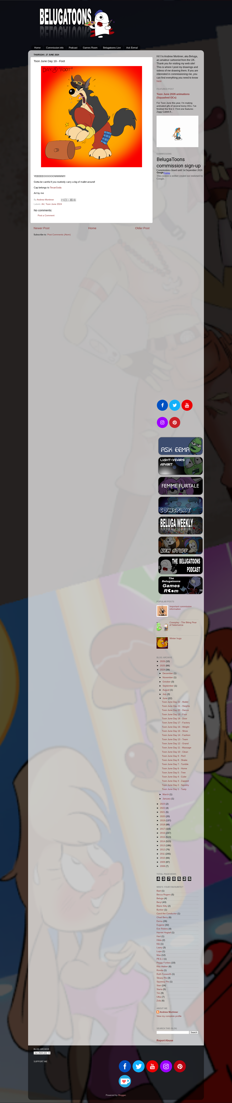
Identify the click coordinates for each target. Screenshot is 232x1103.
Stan (159, 985)
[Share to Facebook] (71, 200)
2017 (163, 829)
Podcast (73, 47)
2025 (163, 665)
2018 (163, 824)
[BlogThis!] (65, 200)
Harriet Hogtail (164, 932)
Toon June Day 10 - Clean (175, 752)
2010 (163, 858)
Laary (159, 947)
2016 (163, 833)
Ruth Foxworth (164, 974)
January (167, 798)
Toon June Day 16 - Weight (175, 727)
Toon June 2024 (54, 204)
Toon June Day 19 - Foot (174, 714)
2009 (163, 862)
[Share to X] (68, 200)
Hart (159, 936)
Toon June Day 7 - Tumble (175, 764)
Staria (159, 989)
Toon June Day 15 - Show (175, 731)
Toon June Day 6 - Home (174, 768)
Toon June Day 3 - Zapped (175, 781)
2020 (163, 816)
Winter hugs (175, 638)
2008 (163, 866)
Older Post (142, 228)
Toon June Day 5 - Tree (174, 772)
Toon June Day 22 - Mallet (175, 702)
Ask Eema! (132, 47)
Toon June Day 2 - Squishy (175, 785)
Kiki (158, 944)
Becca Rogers (164, 894)
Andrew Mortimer (169, 1012)
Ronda (160, 970)
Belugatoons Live (112, 47)
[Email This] (62, 200)
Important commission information (181, 607)
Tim (158, 993)
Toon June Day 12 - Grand (175, 743)
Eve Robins (162, 929)
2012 (163, 849)
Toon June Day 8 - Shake (174, 760)
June (165, 698)
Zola (159, 1000)
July (165, 694)
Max (159, 955)
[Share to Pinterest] (74, 200)
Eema (159, 921)
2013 (163, 845)
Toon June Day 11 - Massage (176, 747)
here (159, 81)
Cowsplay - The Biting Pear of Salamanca (183, 623)
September (168, 686)
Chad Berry (162, 917)
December (168, 673)
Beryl (159, 902)
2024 (163, 670)
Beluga (160, 898)
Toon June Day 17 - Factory (176, 722)
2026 (163, 661)
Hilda (159, 940)
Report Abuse (165, 1040)
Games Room (90, 47)
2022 (163, 808)
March (166, 794)
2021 (163, 812)
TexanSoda (55, 187)
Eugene (160, 925)
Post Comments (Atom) (59, 234)
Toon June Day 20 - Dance (175, 710)
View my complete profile (169, 1016)
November (168, 677)
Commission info (54, 47)
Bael (159, 891)
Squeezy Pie (163, 982)
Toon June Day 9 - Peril (173, 756)
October (167, 682)
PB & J (160, 959)
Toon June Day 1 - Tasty (174, 789)
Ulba (159, 997)
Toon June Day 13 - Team (175, 739)
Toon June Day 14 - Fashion (176, 735)
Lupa (159, 951)
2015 (163, 837)
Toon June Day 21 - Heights (176, 706)
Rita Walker (162, 966)
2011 (162, 854)
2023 (163, 804)
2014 (163, 841)
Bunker (160, 910)
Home (37, 47)
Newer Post (41, 228)
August (166, 690)
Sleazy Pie (162, 978)
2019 (163, 820)
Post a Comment (46, 215)
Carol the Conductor (167, 913)
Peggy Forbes (164, 963)
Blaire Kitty (162, 906)
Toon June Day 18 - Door (174, 718)
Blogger (122, 1095)
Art (43, 204)
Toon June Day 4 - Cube (174, 777)
